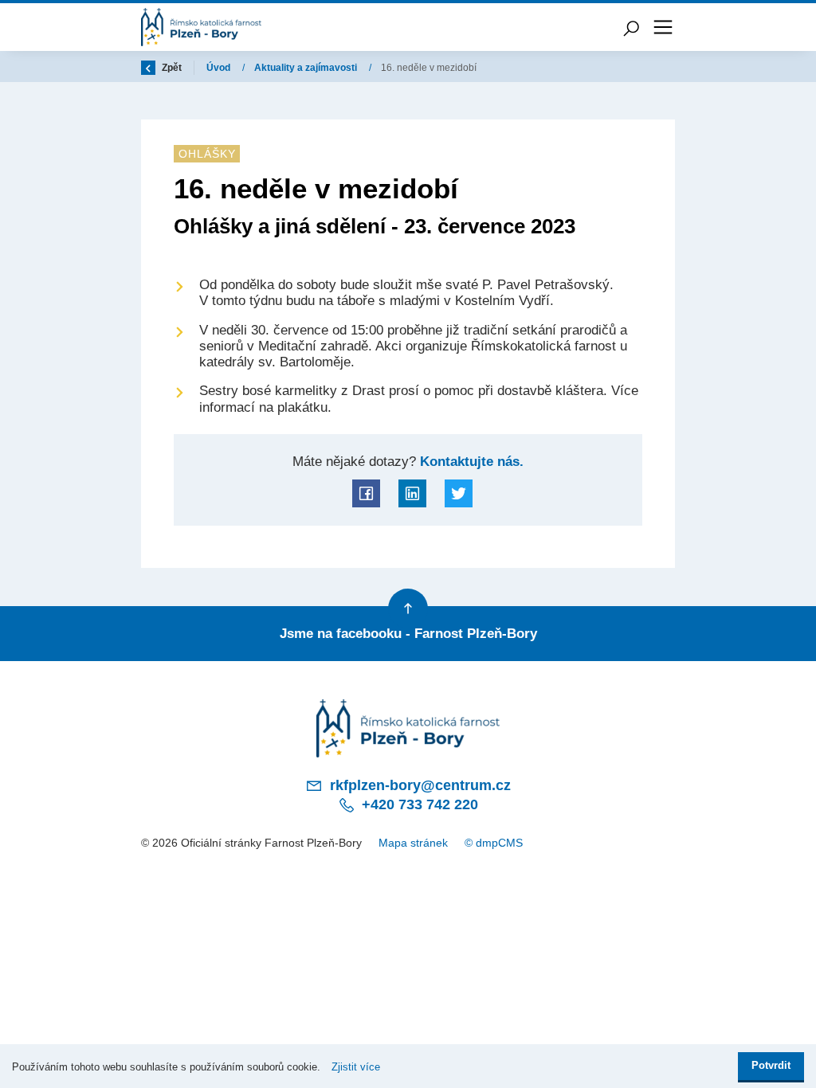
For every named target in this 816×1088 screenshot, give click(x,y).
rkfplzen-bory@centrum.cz (418, 785)
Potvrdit (770, 1065)
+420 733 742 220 (418, 804)
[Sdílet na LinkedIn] (412, 493)
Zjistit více (356, 1067)
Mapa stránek (413, 842)
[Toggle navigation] (663, 27)
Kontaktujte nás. (470, 461)
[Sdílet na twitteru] (459, 493)
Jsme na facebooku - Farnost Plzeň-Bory (408, 633)
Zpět (170, 67)
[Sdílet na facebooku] (366, 493)
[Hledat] (631, 27)
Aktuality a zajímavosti (306, 67)
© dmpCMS (494, 842)
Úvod (219, 67)
